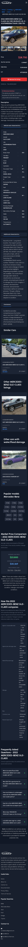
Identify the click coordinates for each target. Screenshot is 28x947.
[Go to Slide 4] (23, 48)
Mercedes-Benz (5, 906)
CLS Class (20, 507)
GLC (20, 515)
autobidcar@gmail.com (7, 930)
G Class (7, 507)
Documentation (5, 888)
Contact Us (4, 885)
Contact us (3, 84)
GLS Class (8, 519)
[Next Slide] (25, 36)
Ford (2, 912)
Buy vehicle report (11, 84)
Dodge (3, 915)
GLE (9, 12)
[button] (14, 36)
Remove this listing (14, 79)
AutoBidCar (5, 933)
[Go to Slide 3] (17, 48)
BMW (2, 903)
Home (3, 9)
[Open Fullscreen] (25, 44)
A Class (7, 502)
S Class (13, 507)
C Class (14, 502)
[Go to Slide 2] (10, 48)
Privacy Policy (4, 891)
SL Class (6, 511)
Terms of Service (6, 893)
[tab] (12, 126)
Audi (2, 909)
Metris (20, 519)
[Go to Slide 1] (4, 48)
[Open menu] (26, 2)
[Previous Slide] (2, 36)
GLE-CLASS (6, 139)
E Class (20, 502)
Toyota (3, 918)
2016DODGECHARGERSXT (11, 476)
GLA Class (21, 511)
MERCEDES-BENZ (8, 134)
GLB (15, 519)
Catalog (10, 9)
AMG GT (9, 515)
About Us (3, 882)
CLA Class (13, 511)
